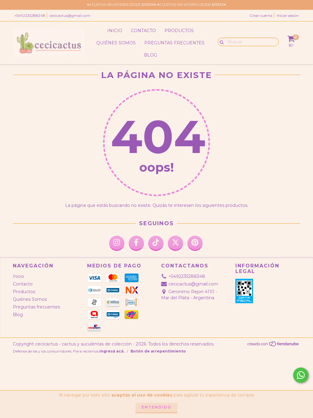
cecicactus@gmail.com (70, 15)
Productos (179, 30)
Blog (150, 55)
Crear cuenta (260, 15)
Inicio (114, 30)
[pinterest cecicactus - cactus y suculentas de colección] (195, 243)
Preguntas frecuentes (174, 43)
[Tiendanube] (273, 345)
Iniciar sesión (288, 15)
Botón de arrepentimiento (158, 351)
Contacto (143, 30)
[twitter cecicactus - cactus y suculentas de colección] (175, 243)
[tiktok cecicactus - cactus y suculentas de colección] (156, 243)
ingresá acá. (111, 351)
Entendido (156, 407)
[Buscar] (220, 41)
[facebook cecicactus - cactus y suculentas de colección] (136, 243)
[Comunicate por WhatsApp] (300, 375)
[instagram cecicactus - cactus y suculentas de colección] (116, 243)
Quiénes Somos (116, 43)
